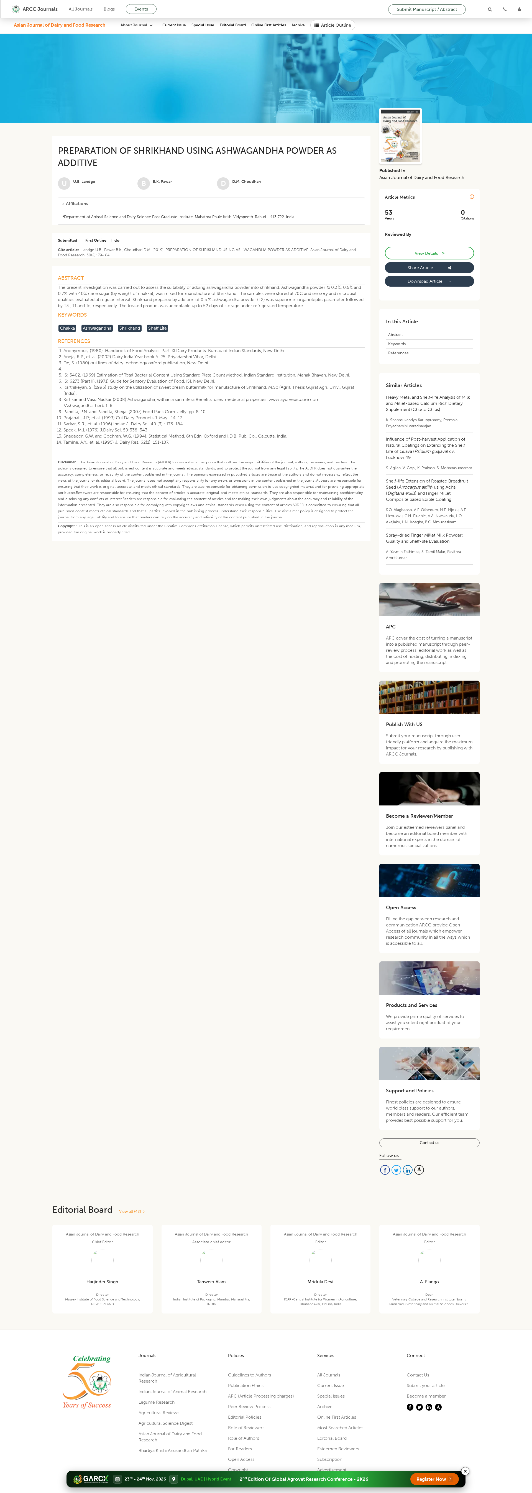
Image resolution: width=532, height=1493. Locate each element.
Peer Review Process (249, 1406)
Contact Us (418, 1375)
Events (141, 9)
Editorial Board (233, 25)
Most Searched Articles (340, 1427)
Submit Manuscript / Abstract (427, 9)
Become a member (426, 1396)
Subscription (329, 1459)
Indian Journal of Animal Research (172, 1391)
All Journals (81, 9)
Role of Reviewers (246, 1427)
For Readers (240, 1448)
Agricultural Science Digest (166, 1423)
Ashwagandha (97, 328)
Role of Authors (243, 1438)
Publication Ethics (246, 1385)
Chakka (67, 328)
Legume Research (157, 1402)
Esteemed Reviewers (338, 1448)
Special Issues (331, 1396)
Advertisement (331, 1469)
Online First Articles (268, 25)
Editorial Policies (244, 1417)
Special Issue (202, 25)
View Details (429, 253)
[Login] (519, 9)
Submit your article (426, 1385)
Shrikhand (129, 328)
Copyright (238, 1469)
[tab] (211, 203)
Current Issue (174, 25)
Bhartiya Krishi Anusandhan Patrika (173, 1450)
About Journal (134, 25)
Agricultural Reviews (159, 1412)
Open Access (241, 1459)
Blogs (109, 9)
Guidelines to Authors (249, 1375)
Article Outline (336, 25)
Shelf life (157, 328)
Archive (298, 25)
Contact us (429, 1142)
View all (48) (131, 1211)
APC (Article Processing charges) (261, 1396)
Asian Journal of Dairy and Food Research (59, 25)
